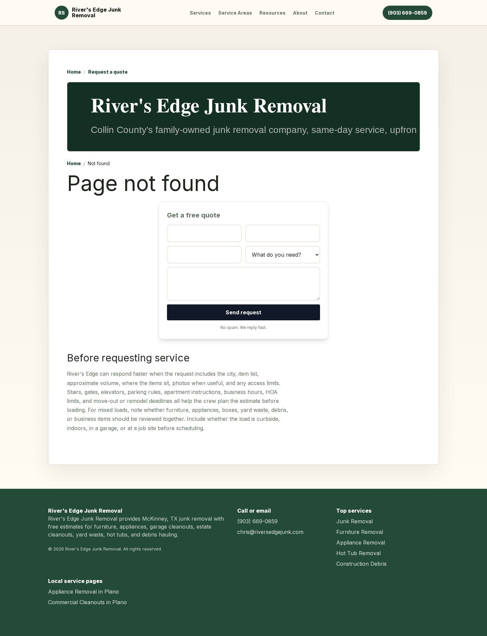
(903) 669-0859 (407, 13)
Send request (243, 312)
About (300, 13)
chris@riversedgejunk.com (270, 532)
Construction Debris (361, 563)
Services (200, 13)
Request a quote (108, 72)
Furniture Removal (359, 532)
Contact (324, 13)
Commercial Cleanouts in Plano (87, 602)
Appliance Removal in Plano (83, 591)
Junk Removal (354, 521)
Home (74, 72)
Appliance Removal (360, 542)
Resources (272, 13)
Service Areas (235, 13)
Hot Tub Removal (358, 553)
